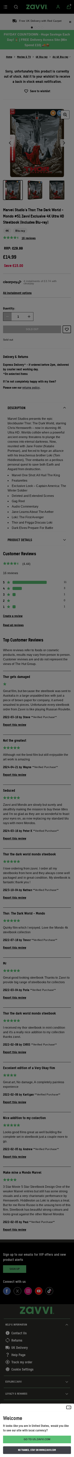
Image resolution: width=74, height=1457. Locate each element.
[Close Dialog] (68, 1407)
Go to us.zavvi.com (37, 1439)
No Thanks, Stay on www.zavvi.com (37, 1449)
